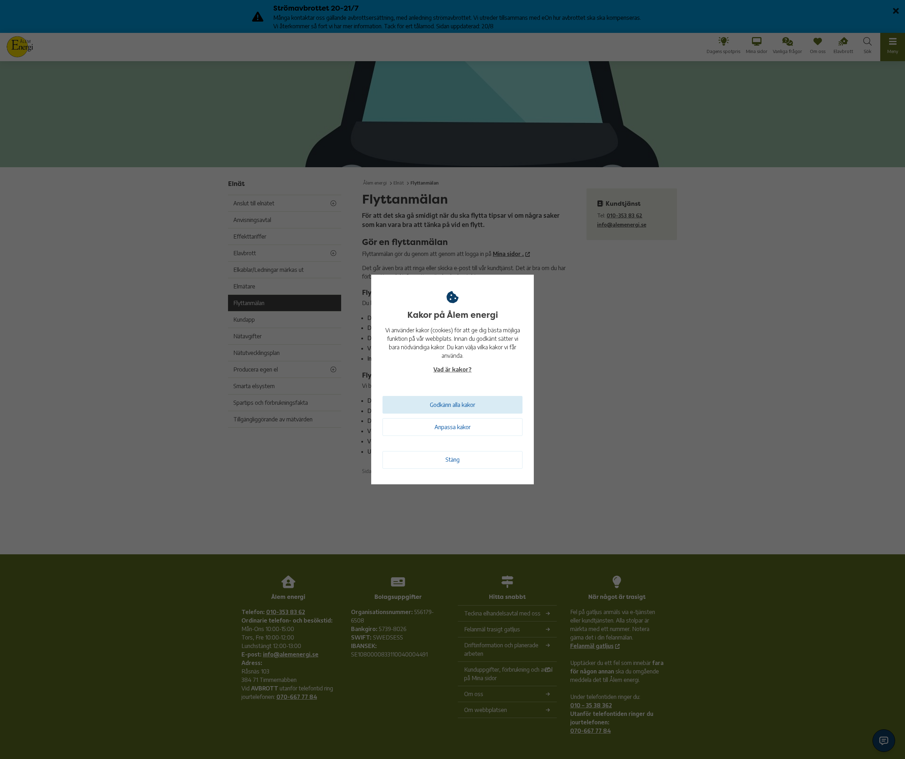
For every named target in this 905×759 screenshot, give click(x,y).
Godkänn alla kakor (452, 404)
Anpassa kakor (452, 427)
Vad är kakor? (452, 369)
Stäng (452, 459)
